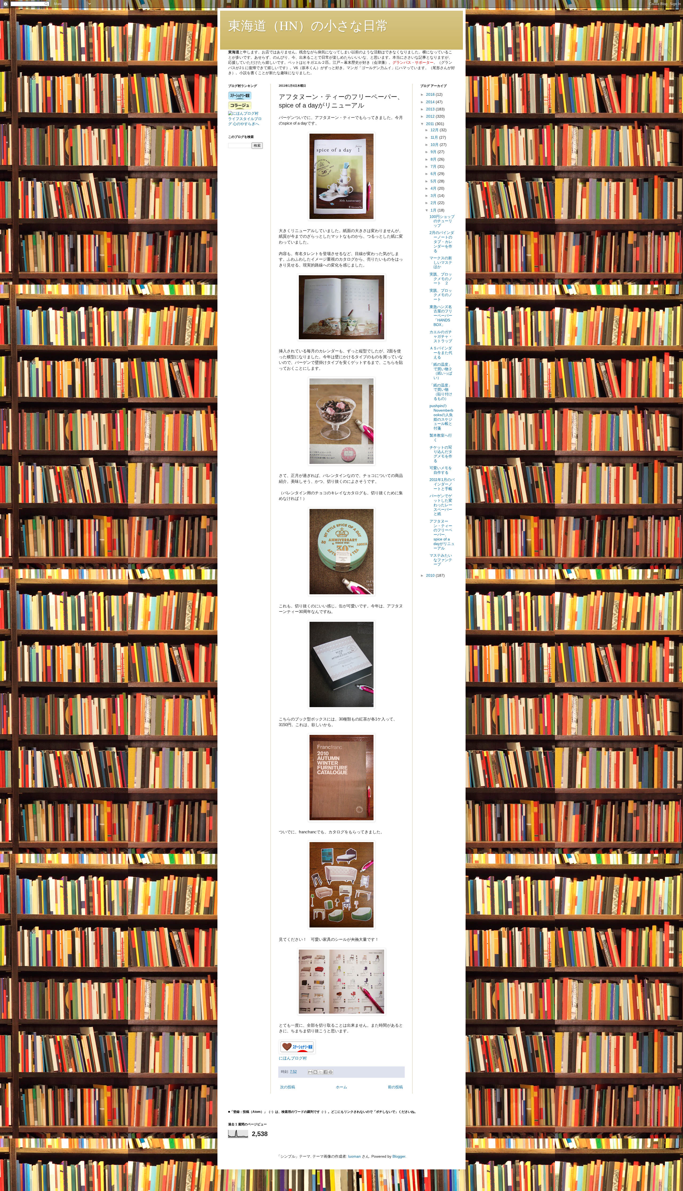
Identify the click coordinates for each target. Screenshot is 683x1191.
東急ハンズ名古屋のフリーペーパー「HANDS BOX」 (442, 316)
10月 (435, 144)
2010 (431, 575)
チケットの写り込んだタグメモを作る (441, 454)
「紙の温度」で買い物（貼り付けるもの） (441, 392)
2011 (430, 124)
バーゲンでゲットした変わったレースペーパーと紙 (441, 505)
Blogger (398, 1156)
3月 (434, 195)
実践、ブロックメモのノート (441, 295)
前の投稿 (395, 1087)
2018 (431, 94)
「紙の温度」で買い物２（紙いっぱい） (441, 371)
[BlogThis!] (315, 1072)
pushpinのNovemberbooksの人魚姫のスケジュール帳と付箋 (441, 417)
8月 (434, 159)
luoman (354, 1156)
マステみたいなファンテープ (441, 560)
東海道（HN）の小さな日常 (308, 25)
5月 (434, 181)
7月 (434, 166)
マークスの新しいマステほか (441, 262)
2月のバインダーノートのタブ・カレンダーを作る (442, 241)
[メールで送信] (310, 1072)
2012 (431, 116)
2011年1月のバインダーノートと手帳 (442, 484)
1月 (434, 210)
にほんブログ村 (293, 1058)
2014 (431, 102)
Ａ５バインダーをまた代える (441, 352)
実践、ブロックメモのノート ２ (441, 278)
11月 (435, 137)
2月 (434, 203)
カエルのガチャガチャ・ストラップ (441, 336)
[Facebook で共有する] (325, 1072)
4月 (434, 188)
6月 (434, 174)
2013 (431, 109)
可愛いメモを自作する (441, 470)
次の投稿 (287, 1087)
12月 (435, 130)
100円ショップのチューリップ (442, 221)
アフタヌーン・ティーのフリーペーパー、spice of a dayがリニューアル (442, 534)
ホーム (341, 1087)
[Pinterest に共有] (330, 1072)
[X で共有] (320, 1072)
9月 (434, 152)
